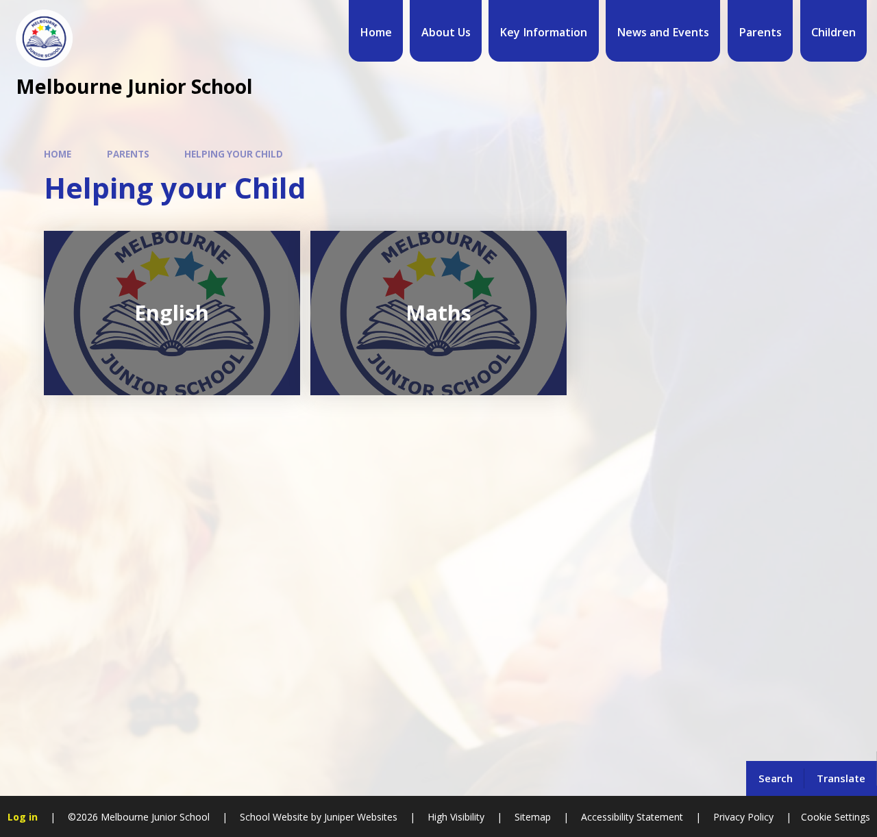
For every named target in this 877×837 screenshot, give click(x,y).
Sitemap (533, 816)
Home (57, 154)
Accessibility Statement (632, 816)
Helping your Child (233, 154)
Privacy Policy (743, 816)
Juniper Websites (359, 816)
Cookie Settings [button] (835, 816)
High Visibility (456, 816)
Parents (128, 154)
